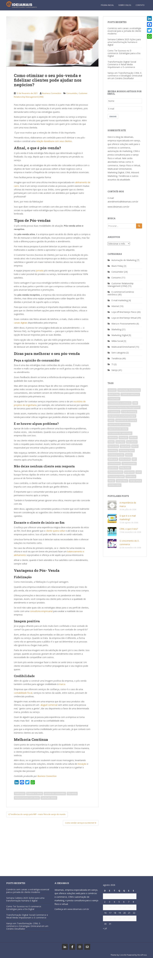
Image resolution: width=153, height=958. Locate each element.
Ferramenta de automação (120, 433)
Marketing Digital (119, 335)
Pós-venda (72, 793)
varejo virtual (135, 480)
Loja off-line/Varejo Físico (123, 312)
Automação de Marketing (123, 260)
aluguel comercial (48, 704)
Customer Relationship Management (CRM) (120, 284)
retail (138, 472)
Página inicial (107, 5)
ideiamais (113, 437)
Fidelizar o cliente (34, 793)
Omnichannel (114, 463)
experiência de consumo (119, 424)
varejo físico (122, 480)
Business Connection (51, 93)
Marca (134, 446)
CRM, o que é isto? (129, 528)
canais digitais (20, 322)
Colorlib (122, 955)
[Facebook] (149, 24)
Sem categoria (118, 352)
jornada (39, 270)
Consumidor (71, 93)
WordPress (142, 955)
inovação (82, 763)
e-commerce (114, 411)
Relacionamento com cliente (27, 798)
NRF (134, 459)
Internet (115, 306)
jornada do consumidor (55, 793)
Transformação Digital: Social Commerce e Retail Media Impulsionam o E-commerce (122, 64)
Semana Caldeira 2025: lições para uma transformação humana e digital (124, 42)
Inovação (123, 437)
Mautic (129, 455)
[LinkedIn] (149, 18)
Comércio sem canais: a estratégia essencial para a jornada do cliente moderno (124, 31)
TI (112, 364)
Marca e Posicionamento (123, 323)
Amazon (112, 390)
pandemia (113, 467)
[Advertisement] (52, 849)
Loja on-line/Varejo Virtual (124, 317)
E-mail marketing (119, 300)
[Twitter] (149, 30)
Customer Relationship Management (124, 407)
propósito (129, 472)
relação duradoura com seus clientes (54, 141)
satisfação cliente (49, 798)
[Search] (139, 225)
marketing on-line (116, 455)
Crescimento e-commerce (120, 403)
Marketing (116, 329)
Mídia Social (117, 341)
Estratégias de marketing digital (122, 416)
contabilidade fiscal (23, 692)
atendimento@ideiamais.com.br (123, 201)
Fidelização (20, 793)
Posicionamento (115, 472)
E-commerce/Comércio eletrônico (121, 293)
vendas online (114, 485)
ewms (111, 420)
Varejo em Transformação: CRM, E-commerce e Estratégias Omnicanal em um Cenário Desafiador (125, 75)
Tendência (116, 358)
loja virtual (125, 446)
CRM (135, 403)
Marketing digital (127, 450)
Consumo (116, 277)
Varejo (114, 370)
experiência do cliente (118, 429)
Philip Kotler (125, 467)
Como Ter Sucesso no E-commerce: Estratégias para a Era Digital (124, 53)
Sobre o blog (124, 5)
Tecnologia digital (116, 476)
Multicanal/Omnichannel (123, 346)
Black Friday (117, 266)
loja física (120, 442)
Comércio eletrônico (130, 394)
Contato (140, 5)
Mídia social (125, 459)
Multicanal (113, 459)
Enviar (113, 116)
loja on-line (113, 446)
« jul (105, 928)
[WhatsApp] (149, 36)
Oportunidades (129, 463)
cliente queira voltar (56, 530)
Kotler (111, 442)
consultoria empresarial (41, 611)
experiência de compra (126, 420)
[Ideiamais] (65, 947)
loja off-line (132, 442)
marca (61, 684)
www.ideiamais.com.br (118, 206)
